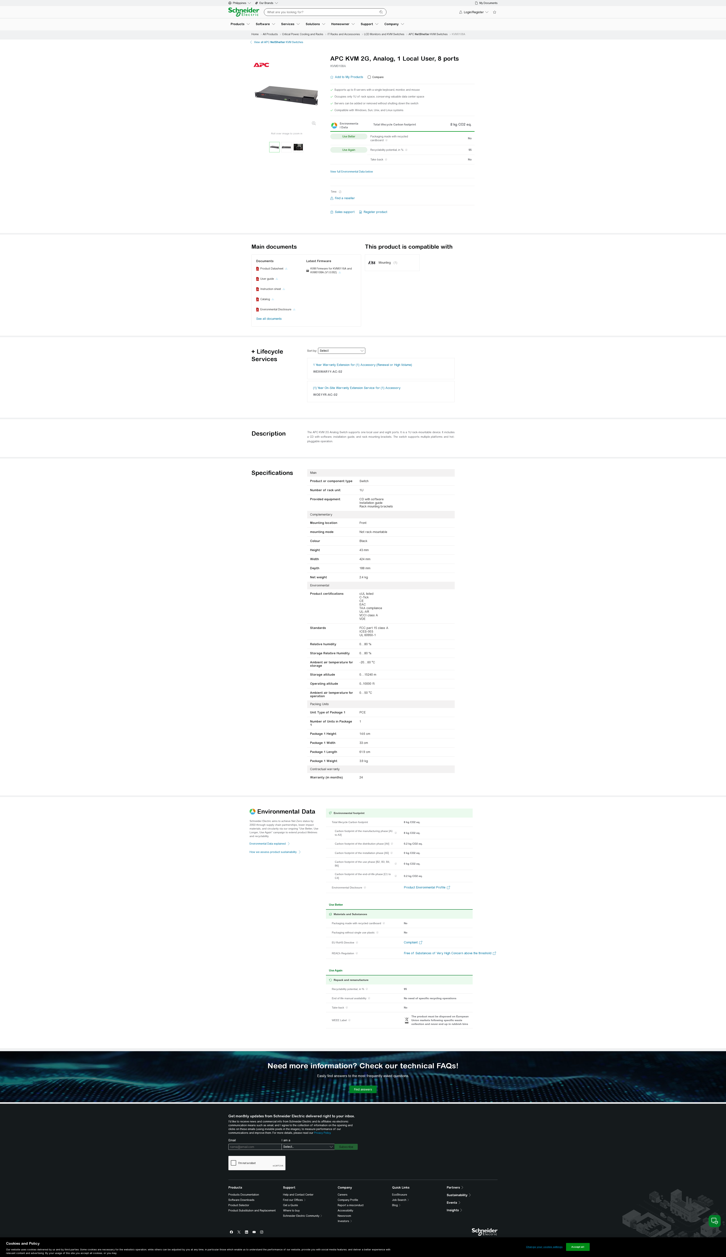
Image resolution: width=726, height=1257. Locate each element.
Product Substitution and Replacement (252, 1210)
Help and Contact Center (298, 1194)
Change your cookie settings (544, 1246)
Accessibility (345, 1210)
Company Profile (348, 1199)
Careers (342, 1194)
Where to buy (291, 1210)
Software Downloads (241, 1199)
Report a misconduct (351, 1205)
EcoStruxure (399, 1194)
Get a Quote (290, 1205)
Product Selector (238, 1205)
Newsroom (344, 1215)
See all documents (269, 319)
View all (278, 42)
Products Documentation (243, 1194)
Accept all (577, 1246)
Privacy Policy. (322, 1132)
